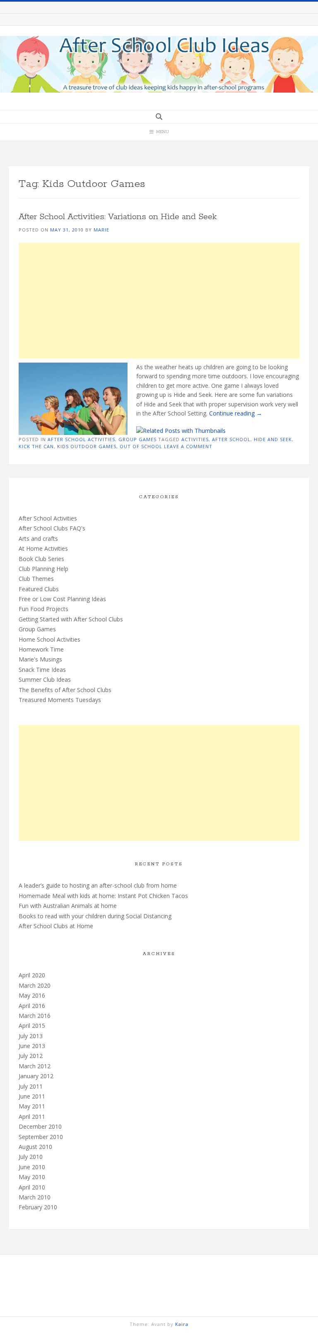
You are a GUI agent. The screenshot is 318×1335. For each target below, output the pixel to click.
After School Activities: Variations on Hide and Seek (118, 216)
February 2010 (38, 1207)
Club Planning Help (43, 569)
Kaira (181, 1324)
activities (195, 439)
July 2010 (31, 1157)
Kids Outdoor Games (86, 446)
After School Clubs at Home (56, 926)
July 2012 (31, 1056)
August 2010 (35, 1147)
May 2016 (32, 995)
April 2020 (32, 975)
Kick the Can (36, 446)
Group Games (137, 439)
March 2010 (35, 1197)
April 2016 (32, 1006)
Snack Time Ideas (42, 669)
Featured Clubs (39, 589)
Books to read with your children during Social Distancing (95, 916)
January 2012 (36, 1076)
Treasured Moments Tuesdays (60, 700)
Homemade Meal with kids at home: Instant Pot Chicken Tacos (103, 896)
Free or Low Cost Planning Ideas (62, 599)
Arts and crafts (38, 538)
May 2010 (32, 1177)
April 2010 (32, 1187)
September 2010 (41, 1137)
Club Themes (36, 579)
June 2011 (32, 1096)
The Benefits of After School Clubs (65, 690)
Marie (101, 230)
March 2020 (35, 985)
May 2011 (32, 1106)
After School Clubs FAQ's (52, 528)
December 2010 (40, 1126)
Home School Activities (49, 639)
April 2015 (32, 1025)
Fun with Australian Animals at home (68, 906)
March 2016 (35, 1016)
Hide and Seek (273, 439)
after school (231, 439)
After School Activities (81, 439)
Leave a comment (188, 446)
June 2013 (32, 1046)
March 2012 (35, 1066)
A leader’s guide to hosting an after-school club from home (98, 885)
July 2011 (31, 1086)
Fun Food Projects (43, 609)
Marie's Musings (40, 659)
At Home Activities (43, 548)
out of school (141, 446)
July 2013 (31, 1036)
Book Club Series (41, 559)
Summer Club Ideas (45, 679)
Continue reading (235, 413)
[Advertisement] (159, 300)
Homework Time (41, 649)
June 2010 (32, 1167)
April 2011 (32, 1116)
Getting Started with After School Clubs (71, 619)
